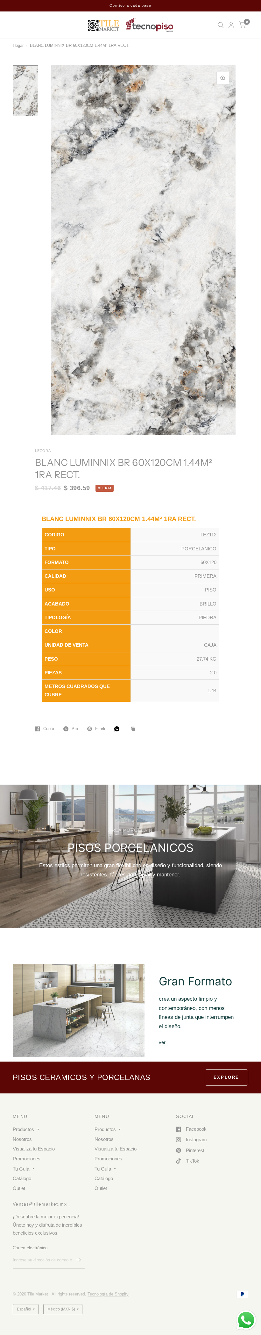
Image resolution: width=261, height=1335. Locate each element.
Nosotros (22, 1139)
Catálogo (22, 1178)
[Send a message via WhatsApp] (246, 1320)
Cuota (48, 728)
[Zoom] (222, 78)
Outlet (19, 1188)
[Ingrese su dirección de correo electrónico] (78, 1260)
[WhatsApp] (118, 728)
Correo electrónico (30, 1247)
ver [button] (162, 1042)
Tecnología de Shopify (108, 1294)
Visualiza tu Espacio (34, 1148)
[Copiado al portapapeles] (134, 729)
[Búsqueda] (220, 25)
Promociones (26, 1158)
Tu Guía (21, 1169)
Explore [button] (226, 1077)
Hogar (18, 45)
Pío (75, 728)
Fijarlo (100, 728)
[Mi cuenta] (231, 25)
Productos (23, 1129)
